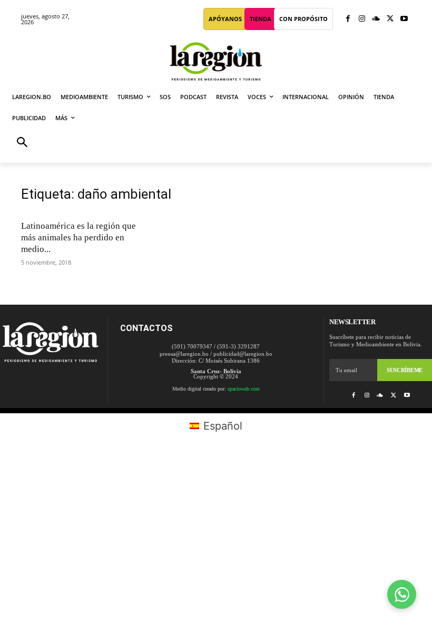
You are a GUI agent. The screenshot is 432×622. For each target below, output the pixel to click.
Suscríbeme (405, 370)
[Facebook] (348, 19)
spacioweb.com (244, 389)
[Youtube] (404, 19)
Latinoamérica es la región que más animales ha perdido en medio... (78, 237)
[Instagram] (362, 19)
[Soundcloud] (376, 19)
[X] (390, 19)
